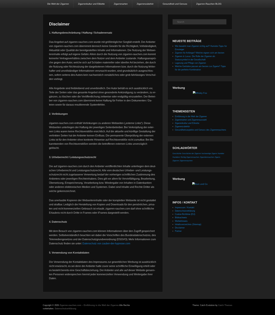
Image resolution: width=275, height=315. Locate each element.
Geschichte (177, 153)
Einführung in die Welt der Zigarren (191, 116)
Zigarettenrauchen (207, 157)
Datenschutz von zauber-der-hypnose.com (106, 243)
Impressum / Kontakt (184, 207)
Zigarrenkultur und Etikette (91, 4)
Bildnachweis (181, 217)
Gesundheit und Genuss (175, 4)
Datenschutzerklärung (185, 211)
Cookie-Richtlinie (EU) (185, 214)
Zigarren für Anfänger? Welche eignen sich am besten (199, 53)
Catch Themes (225, 305)
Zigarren (176, 161)
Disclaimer (59, 24)
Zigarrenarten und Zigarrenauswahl (191, 120)
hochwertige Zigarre (209, 153)
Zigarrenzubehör (145, 4)
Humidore (176, 157)
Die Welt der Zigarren (58, 4)
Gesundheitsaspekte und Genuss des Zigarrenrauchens (200, 130)
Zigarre (217, 157)
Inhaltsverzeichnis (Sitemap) (188, 224)
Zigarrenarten (121, 4)
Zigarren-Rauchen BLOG (209, 4)
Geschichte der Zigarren (191, 153)
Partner (178, 231)
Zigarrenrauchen (186, 161)
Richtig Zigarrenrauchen (190, 157)
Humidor (221, 153)
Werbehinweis (181, 221)
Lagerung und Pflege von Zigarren (190, 63)
